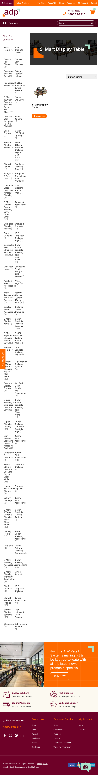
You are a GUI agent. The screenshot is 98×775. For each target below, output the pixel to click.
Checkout (82, 729)
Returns (56, 738)
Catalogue (36, 738)
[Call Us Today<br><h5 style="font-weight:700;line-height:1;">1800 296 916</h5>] (64, 13)
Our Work (41, 3)
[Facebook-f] (4, 735)
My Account (83, 3)
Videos (34, 742)
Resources (71, 3)
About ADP (52, 3)
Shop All (35, 734)
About (34, 729)
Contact (94, 3)
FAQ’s (55, 725)
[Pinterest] (16, 735)
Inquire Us (39, 116)
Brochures (36, 747)
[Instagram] (10, 735)
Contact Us (58, 729)
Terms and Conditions (62, 742)
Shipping (56, 734)
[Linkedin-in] (22, 735)
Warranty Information (62, 747)
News (61, 3)
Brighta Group (33, 767)
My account (83, 725)
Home (34, 725)
